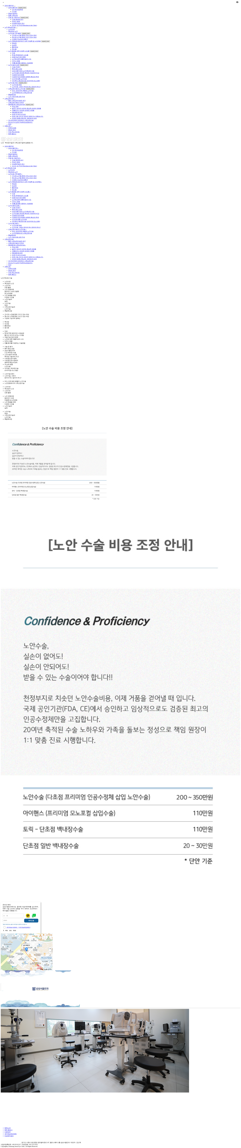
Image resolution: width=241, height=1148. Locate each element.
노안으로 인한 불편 (14, 33)
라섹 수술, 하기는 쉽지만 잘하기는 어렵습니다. (27, 116)
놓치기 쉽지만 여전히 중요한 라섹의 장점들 (26, 108)
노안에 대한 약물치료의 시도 (21, 59)
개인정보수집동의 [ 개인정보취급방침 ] (18, 927)
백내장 (14, 43)
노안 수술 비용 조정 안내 (16, 96)
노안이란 (8, 281)
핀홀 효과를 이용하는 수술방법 (22, 63)
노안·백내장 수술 (10, 168)
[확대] (50, 948)
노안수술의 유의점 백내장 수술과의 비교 (25, 73)
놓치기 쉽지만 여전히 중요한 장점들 (24, 249)
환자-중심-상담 (17, 69)
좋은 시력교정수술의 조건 (17, 100)
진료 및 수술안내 (14, 17)
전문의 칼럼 (12, 128)
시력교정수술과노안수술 (10, 308)
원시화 (14, 49)
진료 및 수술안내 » (14, 158)
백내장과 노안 (13, 31)
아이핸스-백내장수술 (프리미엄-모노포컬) (26, 81)
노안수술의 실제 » (14, 205)
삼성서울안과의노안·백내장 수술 (10, 351)
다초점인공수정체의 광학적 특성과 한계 (25, 77)
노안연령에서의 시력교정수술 (22, 92)
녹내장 (14, 45)
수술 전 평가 (16, 67)
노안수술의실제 (8, 300)
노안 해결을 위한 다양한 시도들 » (19, 192)
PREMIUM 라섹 (17, 112)
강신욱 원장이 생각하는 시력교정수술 (21, 120)
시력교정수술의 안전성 (16, 102)
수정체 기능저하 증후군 (20, 39)
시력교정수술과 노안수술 (16, 88)
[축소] (50, 951)
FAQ (9, 124)
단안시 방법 (16, 61)
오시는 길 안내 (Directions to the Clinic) (24, 25)
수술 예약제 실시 (17, 19)
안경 (13, 53)
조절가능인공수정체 (19, 57)
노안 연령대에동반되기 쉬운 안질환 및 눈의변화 (11, 398)
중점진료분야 (12, 13)
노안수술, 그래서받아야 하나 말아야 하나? (13, 377)
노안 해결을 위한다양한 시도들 (10, 296)
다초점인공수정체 (18, 75)
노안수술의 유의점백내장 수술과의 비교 (12, 355)
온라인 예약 (16, 21)
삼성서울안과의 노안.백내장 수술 (23, 71)
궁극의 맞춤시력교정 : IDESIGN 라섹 (24, 118)
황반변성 (15, 47)
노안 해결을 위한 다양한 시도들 (18, 51)
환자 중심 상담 (9, 348)
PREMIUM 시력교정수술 (16, 104)
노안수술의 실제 (13, 65)
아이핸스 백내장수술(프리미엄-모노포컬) (11, 369)
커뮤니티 (8, 126)
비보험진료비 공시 (18, 23)
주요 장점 (15, 106)
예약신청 (31, 920)
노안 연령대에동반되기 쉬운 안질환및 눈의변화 (12, 291)
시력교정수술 (9, 98)
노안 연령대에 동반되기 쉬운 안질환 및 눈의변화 (24, 41)
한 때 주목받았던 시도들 (20, 55)
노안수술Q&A (8, 304)
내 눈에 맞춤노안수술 (9, 365)
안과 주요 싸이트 (14, 132)
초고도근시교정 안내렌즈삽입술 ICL (20, 122)
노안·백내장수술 (10, 27)
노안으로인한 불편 (8, 286)
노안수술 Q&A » (13, 223)
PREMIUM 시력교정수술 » (17, 245)
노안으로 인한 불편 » (15, 174)
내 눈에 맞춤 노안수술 (19, 79)
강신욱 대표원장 (17, 9)
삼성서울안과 (9, 5)
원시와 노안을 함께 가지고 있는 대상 (24, 37)
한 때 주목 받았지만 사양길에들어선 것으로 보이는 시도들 (14, 334)
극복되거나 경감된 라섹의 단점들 (23, 110)
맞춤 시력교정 (13, 15)
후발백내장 (12, 94)
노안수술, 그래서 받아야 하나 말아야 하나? (26, 87)
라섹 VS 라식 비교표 (19, 114)
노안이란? (11, 29)
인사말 (14, 11)
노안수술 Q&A (13, 83)
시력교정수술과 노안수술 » (17, 229)
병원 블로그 (12, 134)
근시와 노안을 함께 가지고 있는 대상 (24, 35)
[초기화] (50, 955)
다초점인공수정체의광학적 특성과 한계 (11, 361)
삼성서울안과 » (13, 148)
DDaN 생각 (12, 130)
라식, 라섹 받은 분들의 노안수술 (23, 90)
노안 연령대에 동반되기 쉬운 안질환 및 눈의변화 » (25, 182)
